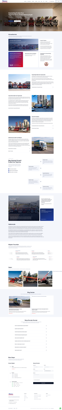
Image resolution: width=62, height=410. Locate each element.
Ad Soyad (34, 365)
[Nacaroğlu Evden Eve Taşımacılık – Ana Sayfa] (5, 1)
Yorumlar (36, 1)
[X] (16, 408)
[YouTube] (11, 408)
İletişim (46, 1)
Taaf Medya (52, 408)
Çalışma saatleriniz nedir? (18, 350)
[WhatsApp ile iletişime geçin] (60, 408)
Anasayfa (25, 1)
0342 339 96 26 (16, 375)
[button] (11, 252)
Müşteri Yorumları (26, 397)
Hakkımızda (25, 396)
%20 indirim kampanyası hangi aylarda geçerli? (21, 334)
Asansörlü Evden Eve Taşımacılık (37, 396)
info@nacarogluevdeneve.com (17, 377)
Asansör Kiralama (36, 397)
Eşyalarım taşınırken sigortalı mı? (19, 328)
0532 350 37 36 (16, 376)
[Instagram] (9, 408)
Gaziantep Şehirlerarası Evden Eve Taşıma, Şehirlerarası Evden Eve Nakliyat (15, 309)
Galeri (39, 1)
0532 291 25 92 (52, 1)
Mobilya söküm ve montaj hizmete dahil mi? (20, 347)
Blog (41, 1)
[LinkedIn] (15, 408)
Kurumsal (33, 1)
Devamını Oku (11, 313)
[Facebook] (13, 408)
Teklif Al (58, 1)
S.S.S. (43, 1)
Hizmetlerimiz (29, 1)
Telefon (45, 365)
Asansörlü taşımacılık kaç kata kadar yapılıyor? (21, 331)
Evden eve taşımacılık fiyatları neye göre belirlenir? (21, 325)
